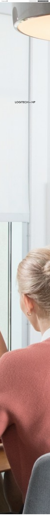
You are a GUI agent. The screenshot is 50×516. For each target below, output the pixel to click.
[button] (5, 1)
